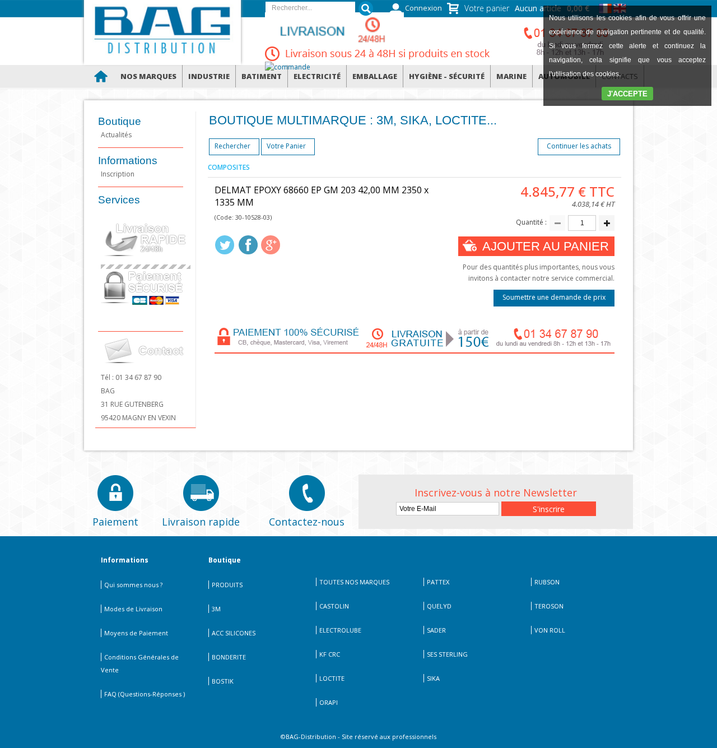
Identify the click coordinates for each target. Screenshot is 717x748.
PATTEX (438, 582)
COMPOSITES (229, 167)
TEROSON (549, 606)
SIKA (433, 678)
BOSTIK (223, 681)
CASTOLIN (334, 606)
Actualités (116, 135)
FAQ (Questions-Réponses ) (144, 694)
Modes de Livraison (133, 609)
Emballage (374, 76)
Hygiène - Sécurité (447, 76)
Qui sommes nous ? (133, 584)
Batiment (261, 76)
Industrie (209, 76)
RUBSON (547, 582)
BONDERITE (229, 657)
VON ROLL (549, 630)
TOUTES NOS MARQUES (354, 582)
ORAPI (328, 702)
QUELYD (439, 606)
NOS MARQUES (148, 76)
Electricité (317, 76)
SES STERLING (447, 654)
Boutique (119, 121)
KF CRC (329, 654)
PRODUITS (227, 584)
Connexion (423, 8)
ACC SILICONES (233, 633)
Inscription (117, 174)
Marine (511, 76)
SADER (436, 630)
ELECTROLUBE (340, 630)
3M (216, 609)
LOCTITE (331, 678)
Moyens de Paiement (136, 633)
